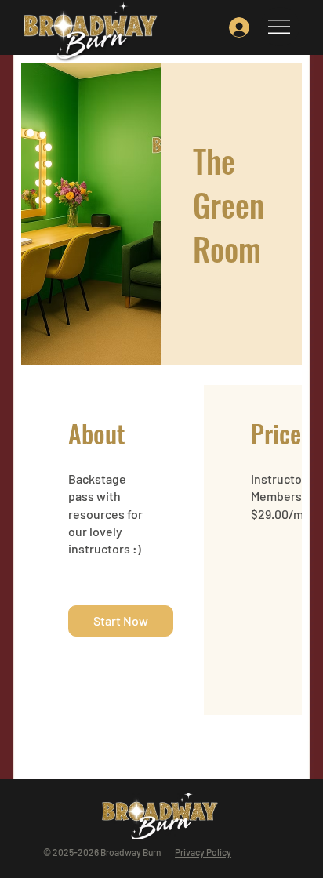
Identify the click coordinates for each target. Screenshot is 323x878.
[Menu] (279, 26)
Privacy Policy (203, 852)
